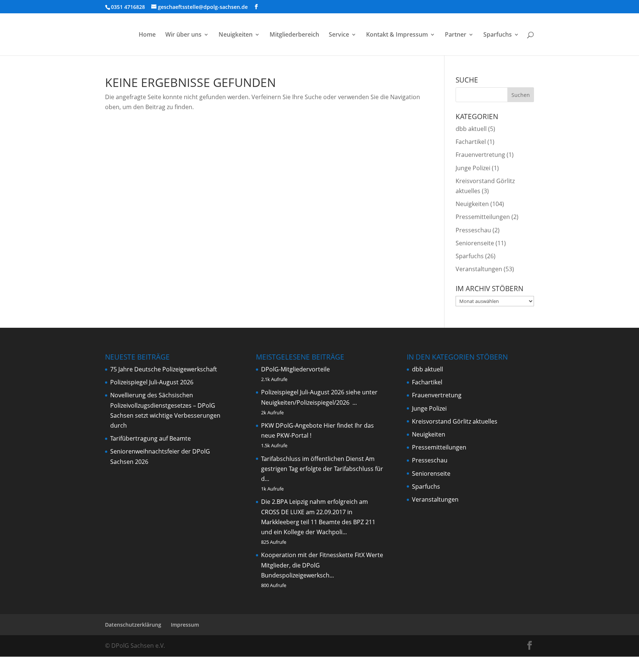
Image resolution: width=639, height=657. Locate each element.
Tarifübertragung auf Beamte (150, 438)
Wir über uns (183, 35)
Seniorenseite (475, 243)
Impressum (185, 624)
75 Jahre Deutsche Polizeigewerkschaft (163, 369)
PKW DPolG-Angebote (291, 425)
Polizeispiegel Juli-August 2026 (151, 382)
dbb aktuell (471, 129)
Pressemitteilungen (483, 217)
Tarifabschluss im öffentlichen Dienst (312, 459)
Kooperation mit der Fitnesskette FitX (313, 555)
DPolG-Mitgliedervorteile (295, 369)
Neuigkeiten (236, 35)
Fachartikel (471, 142)
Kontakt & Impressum (397, 35)
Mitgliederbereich (294, 35)
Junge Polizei (473, 168)
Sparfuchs (497, 35)
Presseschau (473, 230)
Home (147, 35)
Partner (455, 35)
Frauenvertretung (480, 155)
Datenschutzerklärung (133, 624)
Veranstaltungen (479, 269)
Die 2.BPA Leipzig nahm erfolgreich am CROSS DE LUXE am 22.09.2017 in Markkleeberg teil (314, 512)
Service (339, 35)
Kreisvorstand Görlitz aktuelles (454, 421)
